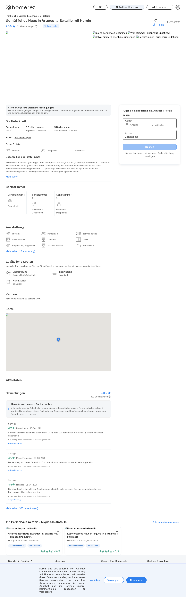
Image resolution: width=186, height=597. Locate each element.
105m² (8, 130)
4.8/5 (9, 26)
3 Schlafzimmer (35, 127)
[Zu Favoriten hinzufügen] (155, 20)
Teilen (160, 24)
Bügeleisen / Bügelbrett (23, 245)
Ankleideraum (18, 239)
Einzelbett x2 (38, 209)
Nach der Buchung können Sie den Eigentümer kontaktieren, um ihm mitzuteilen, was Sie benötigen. (53, 266)
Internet (15, 150)
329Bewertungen (25, 26)
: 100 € (37, 298)
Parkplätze (52, 150)
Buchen (149, 147)
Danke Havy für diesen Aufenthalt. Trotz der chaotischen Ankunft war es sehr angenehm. (51, 462)
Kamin (85, 239)
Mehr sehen (12, 176)
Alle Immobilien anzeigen (166, 522)
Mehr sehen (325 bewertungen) (22, 508)
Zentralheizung (90, 233)
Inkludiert (63, 275)
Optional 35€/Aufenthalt (24, 275)
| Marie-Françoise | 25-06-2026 (30, 458)
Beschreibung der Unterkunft (23, 156)
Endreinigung (20, 271)
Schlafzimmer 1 (16, 194)
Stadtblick (80, 150)
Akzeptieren (136, 580)
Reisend (129, 133)
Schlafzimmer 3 (63, 196)
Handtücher (19, 280)
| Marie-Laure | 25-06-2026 (28, 428)
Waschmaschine (55, 245)
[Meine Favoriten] (100, 7)
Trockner (52, 239)
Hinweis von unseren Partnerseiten (31, 404)
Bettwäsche (88, 245)
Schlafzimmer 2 (39, 196)
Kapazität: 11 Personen (36, 130)
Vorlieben (95, 580)
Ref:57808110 (173, 22)
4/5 (10, 428)
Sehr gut (12, 424)
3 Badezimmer (62, 127)
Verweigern (113, 580)
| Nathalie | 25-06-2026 (26, 484)
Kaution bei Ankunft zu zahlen (20, 298)
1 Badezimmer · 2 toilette (65, 130)
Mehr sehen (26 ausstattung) (20, 251)
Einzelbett (61, 209)
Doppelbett (13, 206)
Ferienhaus (12, 127)
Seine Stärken (14, 144)
